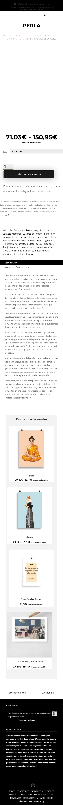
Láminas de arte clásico (14, 237)
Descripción (11, 262)
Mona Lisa (7, 250)
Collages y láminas (26, 35)
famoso (14, 247)
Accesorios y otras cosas (38, 230)
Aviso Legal (26, 794)
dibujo (5, 247)
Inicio (7, 35)
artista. (22, 243)
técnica (29, 254)
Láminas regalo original (38, 240)
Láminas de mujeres (38, 237)
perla (30, 250)
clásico (39, 243)
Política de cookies (43, 794)
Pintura (46, 250)
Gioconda (24, 247)
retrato (21, 254)
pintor (38, 250)
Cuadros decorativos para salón (39, 233)
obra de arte (20, 250)
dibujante (49, 243)
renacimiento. (9, 254)
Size (5, 152)
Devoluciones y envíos (34, 798)
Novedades (15, 798)
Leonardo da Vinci (45, 247)
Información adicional (17, 267)
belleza (30, 243)
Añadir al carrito (29, 174)
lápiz (32, 247)
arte (15, 243)
